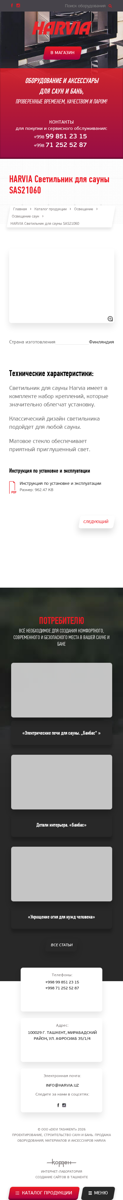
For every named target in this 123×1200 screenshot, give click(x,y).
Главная (20, 209)
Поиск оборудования (85, 6)
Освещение (83, 209)
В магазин (62, 53)
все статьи (61, 945)
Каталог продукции (47, 1193)
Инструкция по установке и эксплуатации (60, 484)
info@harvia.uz (62, 1086)
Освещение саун (25, 217)
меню (101, 1193)
